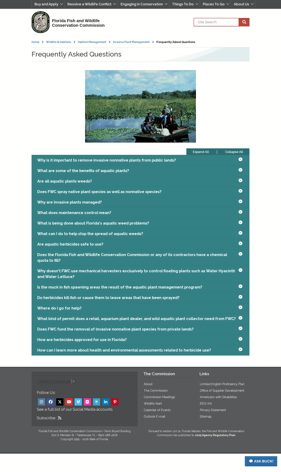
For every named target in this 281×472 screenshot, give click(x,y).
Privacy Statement (213, 410)
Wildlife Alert (153, 403)
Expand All (201, 152)
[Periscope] (96, 402)
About (148, 384)
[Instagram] (41, 402)
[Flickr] (87, 402)
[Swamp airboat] (140, 106)
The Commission (156, 390)
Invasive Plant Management (131, 42)
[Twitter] (59, 402)
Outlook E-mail (154, 416)
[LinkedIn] (105, 402)
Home (35, 42)
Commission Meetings (159, 397)
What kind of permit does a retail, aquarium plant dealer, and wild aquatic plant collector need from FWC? (136, 318)
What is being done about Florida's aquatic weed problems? (93, 223)
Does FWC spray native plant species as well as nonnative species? (99, 191)
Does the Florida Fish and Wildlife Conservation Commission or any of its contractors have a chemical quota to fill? (132, 257)
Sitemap (206, 416)
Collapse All (234, 152)
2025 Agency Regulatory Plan (215, 435)
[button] (48, 4)
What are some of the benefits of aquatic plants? (83, 170)
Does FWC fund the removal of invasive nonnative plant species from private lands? (115, 329)
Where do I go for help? (59, 308)
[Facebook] (50, 402)
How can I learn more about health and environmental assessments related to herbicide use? (124, 350)
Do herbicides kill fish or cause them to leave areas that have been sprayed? (108, 297)
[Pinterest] (115, 402)
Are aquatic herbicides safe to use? (70, 244)
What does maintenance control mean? (74, 212)
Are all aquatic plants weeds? (64, 181)
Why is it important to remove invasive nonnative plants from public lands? (106, 160)
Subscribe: (46, 418)
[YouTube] (69, 402)
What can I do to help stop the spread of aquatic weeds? (90, 233)
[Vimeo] (78, 402)
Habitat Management (92, 42)
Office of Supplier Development (222, 390)
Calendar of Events (157, 410)
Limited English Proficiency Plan (222, 384)
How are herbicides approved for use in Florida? (82, 339)
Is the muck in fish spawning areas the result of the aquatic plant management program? (119, 287)
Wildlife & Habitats (58, 42)
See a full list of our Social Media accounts (75, 409)
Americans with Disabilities (218, 397)
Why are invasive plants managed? (69, 202)
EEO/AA (206, 403)
